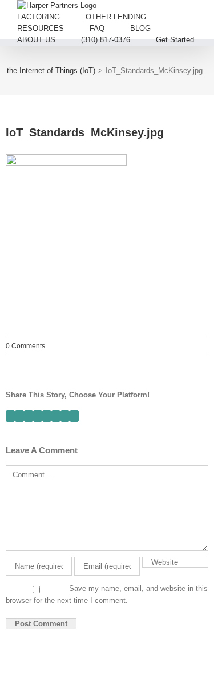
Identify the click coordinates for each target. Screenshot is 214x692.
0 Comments (25, 346)
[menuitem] (51, 17)
